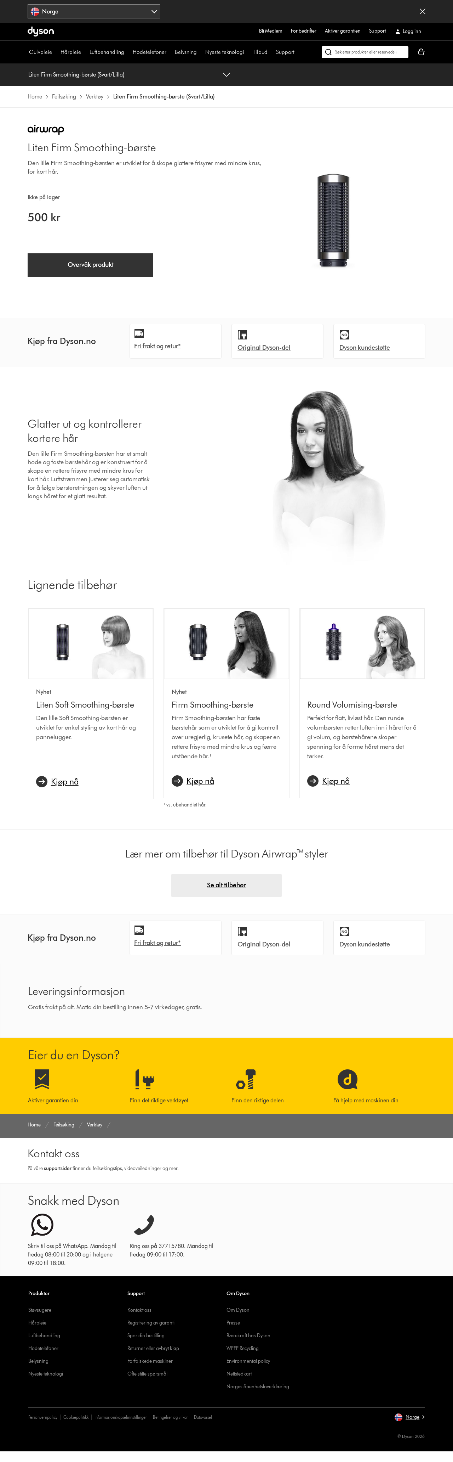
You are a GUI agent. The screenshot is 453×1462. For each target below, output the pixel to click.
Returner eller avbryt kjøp (153, 1348)
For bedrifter (303, 31)
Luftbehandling (107, 52)
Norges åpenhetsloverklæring (257, 1387)
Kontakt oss (139, 1310)
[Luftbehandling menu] (127, 52)
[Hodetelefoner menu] (169, 52)
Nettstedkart (239, 1374)
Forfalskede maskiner (150, 1361)
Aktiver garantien (343, 31)
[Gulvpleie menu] (55, 52)
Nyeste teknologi (224, 52)
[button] (409, 1417)
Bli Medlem (270, 31)
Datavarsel (203, 1417)
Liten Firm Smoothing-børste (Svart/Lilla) (76, 74)
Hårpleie (71, 52)
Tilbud (260, 52)
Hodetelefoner (149, 52)
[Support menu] (298, 52)
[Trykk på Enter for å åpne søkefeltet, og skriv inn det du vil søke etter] (365, 52)
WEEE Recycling (242, 1348)
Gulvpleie (40, 52)
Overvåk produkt (91, 265)
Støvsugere (39, 1310)
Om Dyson (238, 1310)
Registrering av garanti (150, 1323)
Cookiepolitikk (75, 1417)
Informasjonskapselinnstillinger (120, 1417)
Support (377, 31)
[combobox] (94, 11)
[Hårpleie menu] (84, 52)
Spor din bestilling (146, 1336)
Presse (233, 1323)
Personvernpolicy (42, 1417)
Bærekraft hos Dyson (248, 1336)
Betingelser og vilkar (170, 1417)
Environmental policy (248, 1361)
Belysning (186, 52)
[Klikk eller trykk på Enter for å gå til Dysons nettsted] (41, 31)
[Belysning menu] (200, 52)
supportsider (57, 1168)
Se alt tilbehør (226, 885)
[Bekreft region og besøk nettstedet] (422, 11)
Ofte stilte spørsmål (147, 1374)
